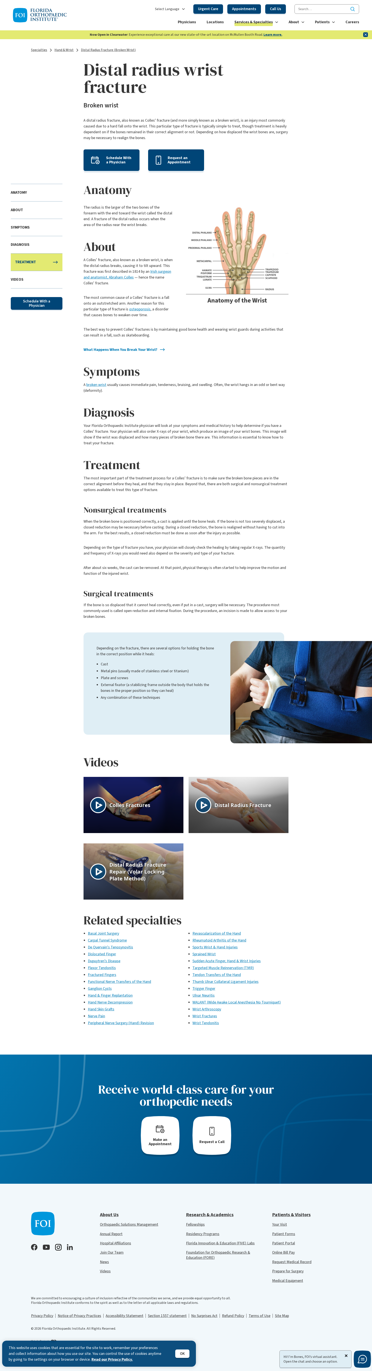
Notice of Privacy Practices (79, 1315)
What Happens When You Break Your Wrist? (120, 349)
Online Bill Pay (283, 1252)
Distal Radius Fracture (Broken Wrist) (108, 50)
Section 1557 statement (167, 1315)
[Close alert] (365, 34)
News (104, 1262)
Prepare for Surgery (288, 1271)
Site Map (282, 1315)
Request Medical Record (292, 1262)
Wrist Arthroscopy (206, 1009)
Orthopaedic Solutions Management (129, 1224)
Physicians (187, 22)
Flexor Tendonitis (102, 968)
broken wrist (96, 384)
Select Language (167, 9)
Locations (215, 22)
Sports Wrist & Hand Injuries (215, 947)
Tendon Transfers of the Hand (216, 975)
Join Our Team (112, 1252)
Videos (105, 1271)
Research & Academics (210, 1214)
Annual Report (111, 1234)
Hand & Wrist (64, 50)
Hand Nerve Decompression (110, 1002)
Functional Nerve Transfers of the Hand (119, 981)
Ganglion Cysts (100, 988)
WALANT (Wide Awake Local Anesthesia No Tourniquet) (236, 1002)
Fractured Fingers (102, 975)
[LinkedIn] (70, 1247)
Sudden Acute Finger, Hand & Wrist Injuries (226, 961)
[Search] (352, 9)
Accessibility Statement (124, 1315)
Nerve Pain (96, 1016)
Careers (352, 22)
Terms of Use (259, 1315)
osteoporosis (139, 309)
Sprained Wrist (204, 954)
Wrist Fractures (204, 1016)
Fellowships (195, 1224)
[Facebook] (34, 1247)
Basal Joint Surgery (103, 933)
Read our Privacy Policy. (112, 1359)
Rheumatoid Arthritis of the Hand (219, 940)
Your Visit (279, 1224)
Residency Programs (202, 1234)
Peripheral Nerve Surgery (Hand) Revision (121, 1023)
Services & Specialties (253, 22)
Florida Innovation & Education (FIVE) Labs (220, 1243)
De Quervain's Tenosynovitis (110, 947)
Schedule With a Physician (36, 303)
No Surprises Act (204, 1315)
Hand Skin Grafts (101, 1009)
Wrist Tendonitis (205, 1023)
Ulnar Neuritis (203, 995)
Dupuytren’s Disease (104, 961)
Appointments (244, 9)
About (294, 22)
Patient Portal (283, 1243)
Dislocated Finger (102, 954)
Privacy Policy (42, 1315)
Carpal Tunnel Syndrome (107, 940)
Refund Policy (233, 1315)
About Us (109, 1214)
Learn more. (273, 34)
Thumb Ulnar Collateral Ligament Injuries (225, 981)
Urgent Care (208, 9)
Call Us (275, 9)
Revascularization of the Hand (216, 933)
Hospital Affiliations (115, 1243)
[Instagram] (58, 1247)
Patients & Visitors (291, 1214)
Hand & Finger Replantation (110, 995)
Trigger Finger (203, 988)
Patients (322, 22)
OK (182, 1353)
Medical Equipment (287, 1280)
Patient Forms (283, 1234)
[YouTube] (46, 1247)
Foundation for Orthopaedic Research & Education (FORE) (218, 1255)
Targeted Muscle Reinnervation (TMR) (223, 968)
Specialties (39, 50)
